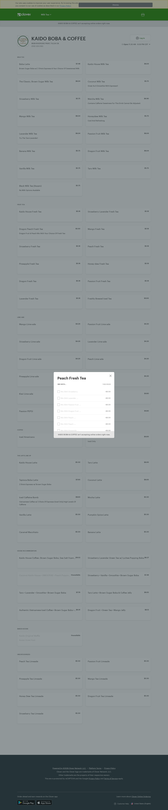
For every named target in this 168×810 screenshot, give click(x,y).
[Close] (110, 376)
